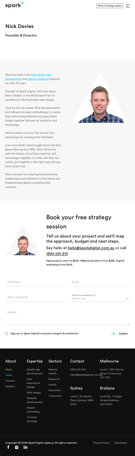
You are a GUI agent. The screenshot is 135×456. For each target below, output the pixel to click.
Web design (34, 392)
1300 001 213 (57, 254)
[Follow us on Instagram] (17, 448)
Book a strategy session (110, 6)
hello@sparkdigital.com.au (91, 248)
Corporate (55, 396)
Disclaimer (121, 443)
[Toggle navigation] (128, 5)
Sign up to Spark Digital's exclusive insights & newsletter (44, 333)
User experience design (33, 383)
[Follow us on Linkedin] (25, 449)
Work (8, 369)
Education (55, 390)
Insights (10, 386)
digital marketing (38, 79)
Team (8, 375)
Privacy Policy (101, 443)
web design (38, 74)
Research (54, 379)
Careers (10, 380)
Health (53, 384)
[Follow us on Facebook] (8, 448)
